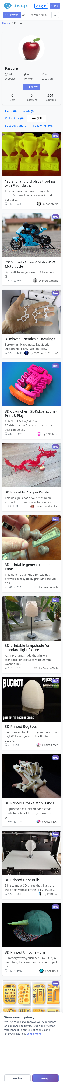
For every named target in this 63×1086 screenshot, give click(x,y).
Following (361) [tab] (43, 126)
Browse (13, 15)
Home (6, 23)
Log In (42, 6)
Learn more (34, 1033)
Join (56, 6)
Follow (33, 87)
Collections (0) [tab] (14, 118)
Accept (45, 1078)
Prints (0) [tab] (28, 111)
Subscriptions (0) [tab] (16, 126)
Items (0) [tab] (11, 111)
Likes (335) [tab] (36, 118)
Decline (17, 1078)
